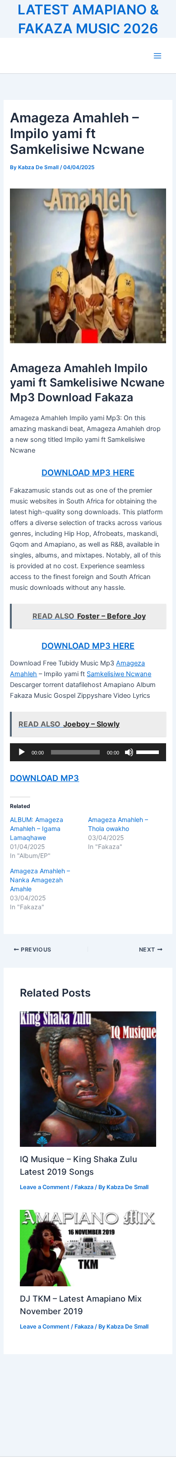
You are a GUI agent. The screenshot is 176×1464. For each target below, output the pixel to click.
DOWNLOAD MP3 (44, 778)
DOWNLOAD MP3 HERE (88, 472)
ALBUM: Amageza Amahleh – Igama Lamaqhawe (36, 828)
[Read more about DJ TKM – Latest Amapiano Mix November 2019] (88, 1248)
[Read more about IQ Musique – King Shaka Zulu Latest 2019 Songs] (88, 1078)
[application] (88, 752)
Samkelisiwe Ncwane (119, 674)
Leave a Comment (44, 1187)
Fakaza (83, 1187)
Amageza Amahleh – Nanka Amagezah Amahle (40, 880)
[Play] (21, 752)
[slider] (149, 751)
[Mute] (129, 752)
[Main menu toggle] (157, 55)
